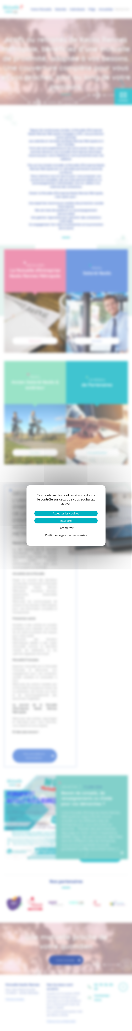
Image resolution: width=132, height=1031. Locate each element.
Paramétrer (66, 528)
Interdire (66, 521)
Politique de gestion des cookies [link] (66, 535)
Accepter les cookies (66, 513)
